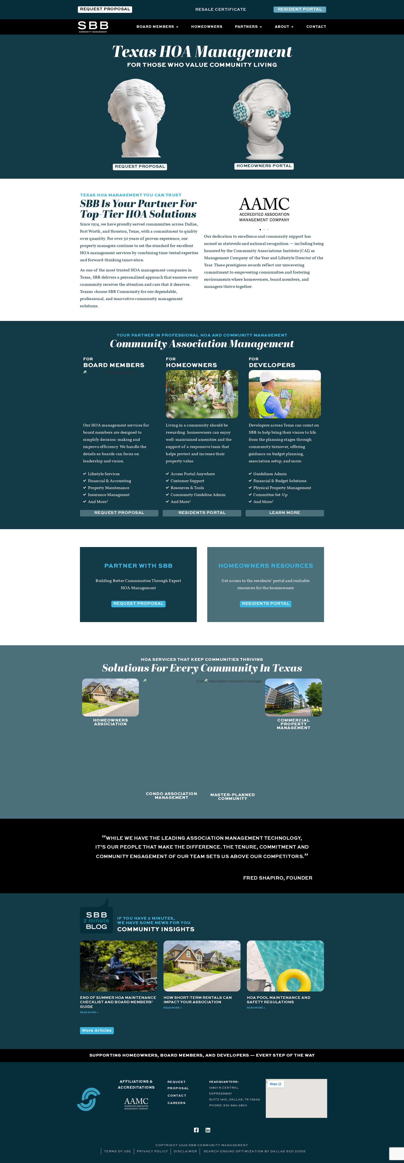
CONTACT (316, 27)
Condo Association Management (171, 796)
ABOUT (282, 27)
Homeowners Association (110, 722)
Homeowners (191, 365)
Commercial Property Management (294, 724)
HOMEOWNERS (206, 27)
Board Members (114, 365)
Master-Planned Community (232, 797)
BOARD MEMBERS (155, 27)
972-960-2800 (235, 1105)
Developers (272, 365)
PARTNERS (246, 27)
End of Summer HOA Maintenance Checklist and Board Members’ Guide (118, 1002)
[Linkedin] (207, 1130)
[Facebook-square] (196, 1130)
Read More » (89, 1012)
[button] (260, 229)
